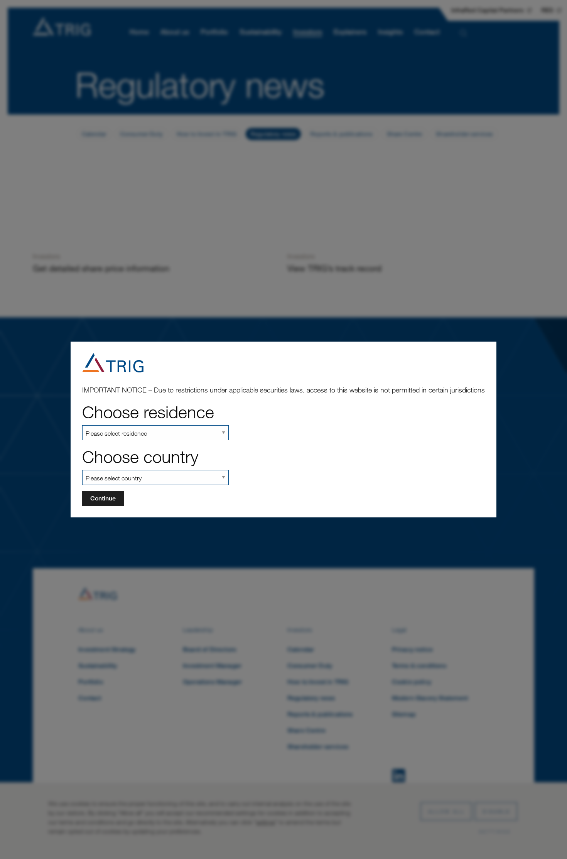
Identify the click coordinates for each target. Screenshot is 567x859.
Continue (103, 498)
